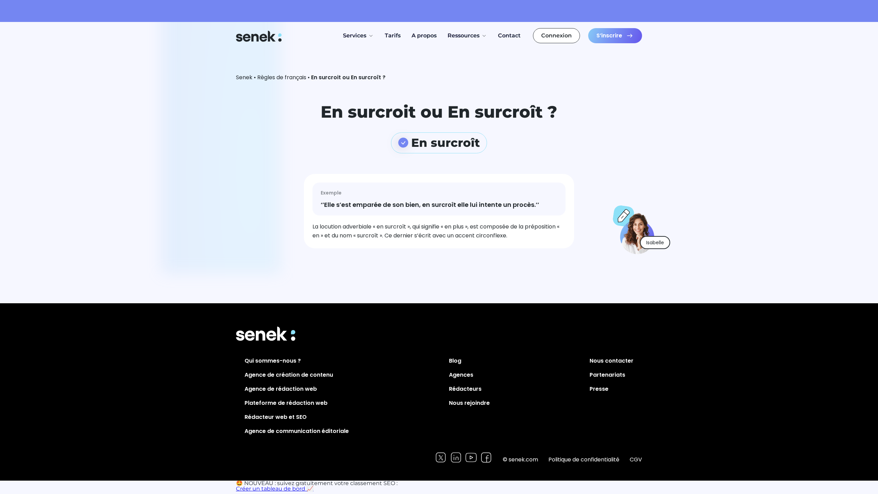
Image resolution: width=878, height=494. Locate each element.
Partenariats (607, 375)
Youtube (471, 457)
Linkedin (456, 457)
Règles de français (281, 77)
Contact (509, 35)
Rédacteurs (465, 389)
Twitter (441, 457)
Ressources (463, 35)
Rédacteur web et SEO (276, 417)
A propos (424, 35)
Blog (455, 361)
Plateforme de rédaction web (286, 403)
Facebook (486, 457)
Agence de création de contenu (289, 375)
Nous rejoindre (469, 403)
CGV (636, 459)
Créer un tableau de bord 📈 (274, 488)
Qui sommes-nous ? (273, 361)
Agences (461, 375)
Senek (259, 36)
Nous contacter (611, 361)
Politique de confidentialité (583, 459)
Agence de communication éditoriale (297, 431)
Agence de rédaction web (281, 389)
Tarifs (393, 35)
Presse (599, 389)
